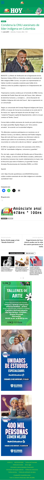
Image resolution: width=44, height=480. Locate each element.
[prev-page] (21, 278)
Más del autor (30, 253)
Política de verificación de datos (27, 472)
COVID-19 (9, 462)
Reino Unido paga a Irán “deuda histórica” (10, 241)
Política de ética (12, 472)
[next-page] (23, 278)
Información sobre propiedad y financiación (22, 467)
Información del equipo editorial (14, 469)
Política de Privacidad (31, 462)
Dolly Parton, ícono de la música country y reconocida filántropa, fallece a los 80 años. (7, 269)
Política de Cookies (18, 465)
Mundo (7, 19)
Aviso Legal (28, 465)
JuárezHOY (6, 32)
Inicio (2, 19)
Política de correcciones (31, 469)
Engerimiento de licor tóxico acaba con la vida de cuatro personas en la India (33, 243)
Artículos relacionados (16, 253)
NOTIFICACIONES (18, 462)
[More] (30, 42)
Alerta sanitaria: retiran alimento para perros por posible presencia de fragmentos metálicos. (22, 269)
